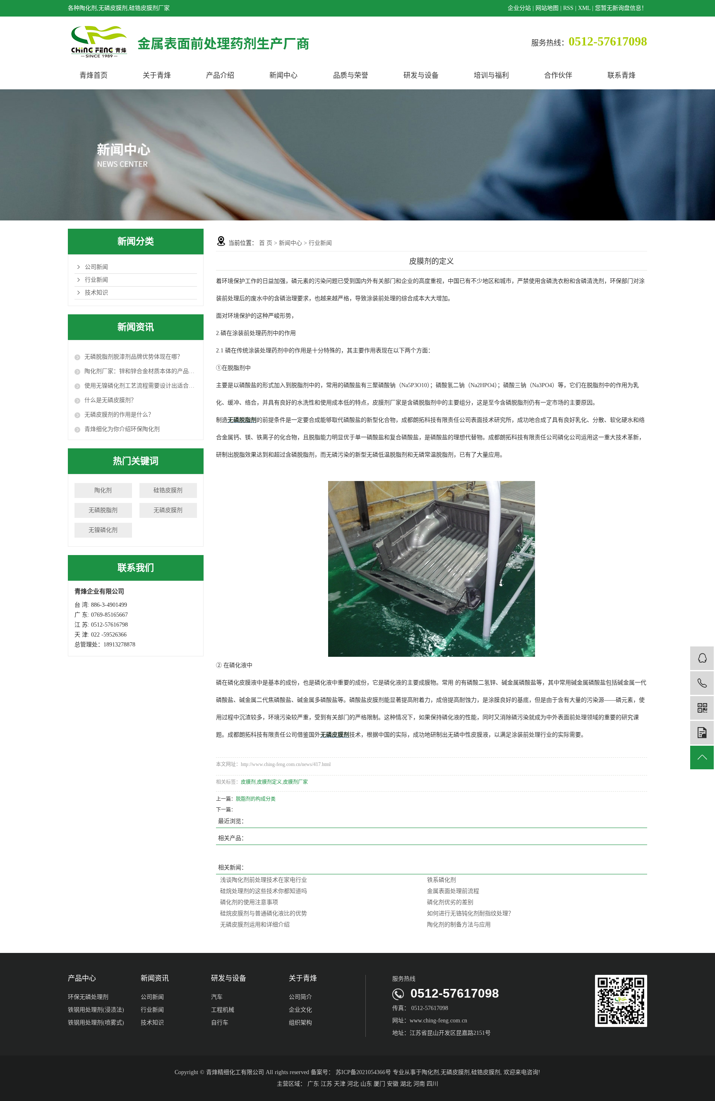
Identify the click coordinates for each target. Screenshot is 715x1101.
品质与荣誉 (350, 75)
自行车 (219, 1023)
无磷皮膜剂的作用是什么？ (119, 415)
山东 (366, 1084)
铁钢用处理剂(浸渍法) (96, 1010)
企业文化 (300, 1010)
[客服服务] (702, 658)
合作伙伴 (558, 75)
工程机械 (222, 1010)
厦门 (379, 1084)
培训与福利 (491, 75)
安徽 (392, 1084)
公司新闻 (96, 267)
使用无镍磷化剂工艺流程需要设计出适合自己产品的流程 (140, 386)
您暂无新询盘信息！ (621, 8)
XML (584, 8)
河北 (353, 1084)
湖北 (406, 1084)
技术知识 (96, 293)
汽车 (217, 997)
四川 (432, 1084)
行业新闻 (96, 280)
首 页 (265, 243)
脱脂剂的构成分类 (256, 799)
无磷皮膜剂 (168, 510)
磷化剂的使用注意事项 (249, 902)
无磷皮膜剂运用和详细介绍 (255, 924)
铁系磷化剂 (441, 880)
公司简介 (300, 997)
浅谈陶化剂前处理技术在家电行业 (263, 880)
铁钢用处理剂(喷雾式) (96, 1023)
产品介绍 (220, 75)
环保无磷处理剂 (88, 997)
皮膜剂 (248, 782)
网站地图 (547, 8)
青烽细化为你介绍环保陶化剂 (122, 429)
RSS (568, 8)
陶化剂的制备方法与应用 (459, 924)
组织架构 (300, 1023)
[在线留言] (702, 732)
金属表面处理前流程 (453, 891)
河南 (419, 1084)
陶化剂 (103, 490)
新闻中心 (283, 75)
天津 (340, 1084)
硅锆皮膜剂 (168, 490)
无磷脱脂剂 (103, 510)
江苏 (326, 1084)
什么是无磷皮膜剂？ (110, 400)
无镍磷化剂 (103, 530)
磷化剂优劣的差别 (450, 902)
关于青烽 (157, 75)
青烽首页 (93, 75)
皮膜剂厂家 (295, 782)
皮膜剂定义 (269, 782)
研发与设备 (421, 75)
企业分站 (519, 8)
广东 (313, 1084)
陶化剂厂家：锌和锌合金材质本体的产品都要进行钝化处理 (140, 371)
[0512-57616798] (702, 683)
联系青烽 (621, 75)
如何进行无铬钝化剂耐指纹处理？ (470, 913)
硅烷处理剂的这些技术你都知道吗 (263, 891)
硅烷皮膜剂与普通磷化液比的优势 (263, 913)
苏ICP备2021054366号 (363, 1072)
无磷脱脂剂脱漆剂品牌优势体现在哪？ (133, 357)
